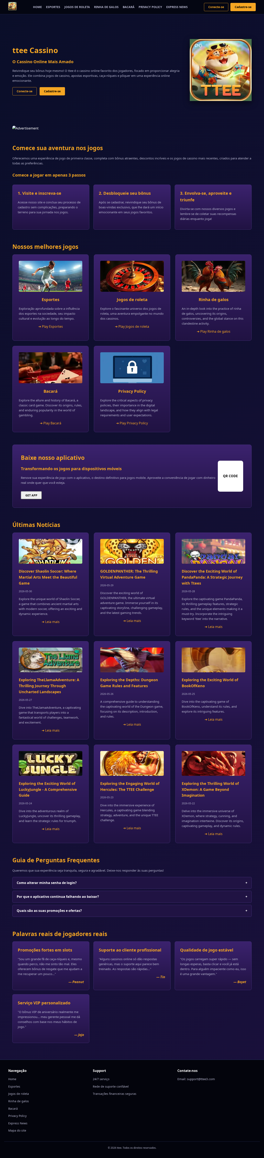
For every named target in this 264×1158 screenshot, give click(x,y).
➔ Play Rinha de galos (213, 331)
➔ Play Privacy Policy (132, 423)
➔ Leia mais (51, 621)
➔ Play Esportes (50, 326)
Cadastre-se (243, 7)
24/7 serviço (101, 1079)
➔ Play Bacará (50, 423)
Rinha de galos (106, 7)
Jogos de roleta (77, 7)
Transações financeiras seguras (114, 1094)
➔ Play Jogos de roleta (132, 326)
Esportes (53, 7)
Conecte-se (216, 7)
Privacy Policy (150, 7)
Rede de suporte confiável (111, 1086)
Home (37, 7)
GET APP (31, 495)
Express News (177, 7)
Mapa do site (17, 1130)
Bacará (128, 7)
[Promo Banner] (132, 128)
